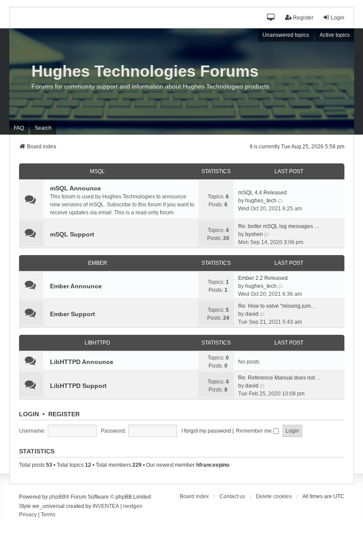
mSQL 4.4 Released (262, 193)
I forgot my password (206, 431)
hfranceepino (212, 465)
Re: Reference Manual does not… (279, 378)
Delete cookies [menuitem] (274, 496)
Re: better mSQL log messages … (279, 226)
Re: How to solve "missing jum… (277, 306)
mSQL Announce (75, 188)
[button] (271, 18)
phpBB (57, 497)
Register (64, 414)
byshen (254, 234)
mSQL (97, 171)
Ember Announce (76, 286)
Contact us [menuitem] (232, 496)
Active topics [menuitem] (335, 35)
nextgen (133, 506)
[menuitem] (28, 515)
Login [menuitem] (337, 18)
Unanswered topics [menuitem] (286, 35)
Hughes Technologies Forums (145, 71)
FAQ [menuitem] (19, 128)
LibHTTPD (97, 343)
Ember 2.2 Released (263, 278)
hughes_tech (261, 201)
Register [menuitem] (303, 18)
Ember (97, 263)
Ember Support (72, 314)
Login (29, 414)
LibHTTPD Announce (81, 361)
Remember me (254, 431)
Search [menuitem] (43, 128)
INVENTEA (106, 506)
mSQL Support (72, 234)
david (252, 314)
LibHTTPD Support (78, 385)
